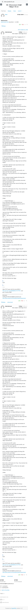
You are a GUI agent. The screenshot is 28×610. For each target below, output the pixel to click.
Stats (14, 11)
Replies (9, 11)
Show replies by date (23, 29)
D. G (6, 14)
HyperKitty (13, 608)
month (19, 11)
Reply (4, 26)
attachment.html (5, 22)
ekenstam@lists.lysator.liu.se (7, 583)
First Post (3, 11)
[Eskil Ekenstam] (27, 4)
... (3, 281)
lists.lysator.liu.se (9, 1)
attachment (10, 302)
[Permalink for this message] (27, 24)
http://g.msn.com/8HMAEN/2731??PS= (12, 290)
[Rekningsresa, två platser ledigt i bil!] (1, 4)
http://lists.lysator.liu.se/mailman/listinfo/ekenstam (14, 298)
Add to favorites (5, 590)
